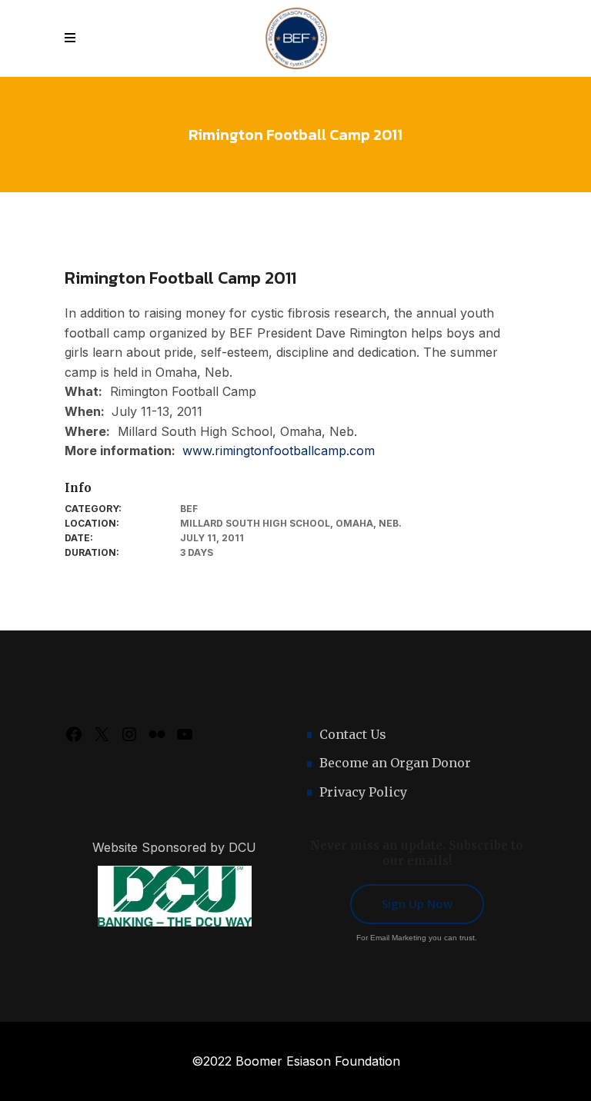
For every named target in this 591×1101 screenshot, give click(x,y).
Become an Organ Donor (395, 762)
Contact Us (352, 734)
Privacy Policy (363, 792)
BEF (189, 508)
